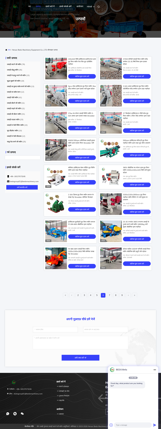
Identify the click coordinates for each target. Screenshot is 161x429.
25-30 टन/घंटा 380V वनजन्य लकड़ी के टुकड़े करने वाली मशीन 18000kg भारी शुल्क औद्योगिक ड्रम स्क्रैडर (136, 224)
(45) (14, 70)
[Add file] (111, 425)
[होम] (15, 6)
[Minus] (154, 369)
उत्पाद (38, 6)
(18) (15, 81)
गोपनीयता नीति (29, 426)
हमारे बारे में (50, 6)
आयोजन (79, 6)
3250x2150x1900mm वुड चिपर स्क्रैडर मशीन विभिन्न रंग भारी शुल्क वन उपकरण (135, 197)
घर (29, 6)
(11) (16, 103)
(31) (16, 114)
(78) (16, 64)
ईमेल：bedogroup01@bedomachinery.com (26, 394)
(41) (14, 97)
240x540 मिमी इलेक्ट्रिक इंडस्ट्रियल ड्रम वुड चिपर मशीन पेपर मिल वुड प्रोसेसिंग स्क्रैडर (82, 61)
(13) (18, 75)
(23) (15, 120)
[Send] (155, 425)
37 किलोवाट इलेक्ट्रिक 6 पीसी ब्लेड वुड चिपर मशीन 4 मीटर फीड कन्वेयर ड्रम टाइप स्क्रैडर (136, 115)
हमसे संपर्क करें (65, 6)
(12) (15, 92)
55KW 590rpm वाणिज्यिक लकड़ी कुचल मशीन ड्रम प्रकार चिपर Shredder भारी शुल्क (81, 142)
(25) (16, 142)
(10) (17, 125)
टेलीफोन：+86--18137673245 (20, 389)
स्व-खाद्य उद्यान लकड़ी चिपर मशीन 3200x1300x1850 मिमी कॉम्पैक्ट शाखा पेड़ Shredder (81, 251)
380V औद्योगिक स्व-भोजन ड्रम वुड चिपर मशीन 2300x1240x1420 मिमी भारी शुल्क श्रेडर (136, 170)
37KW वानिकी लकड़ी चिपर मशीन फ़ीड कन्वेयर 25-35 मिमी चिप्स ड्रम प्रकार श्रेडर (135, 61)
